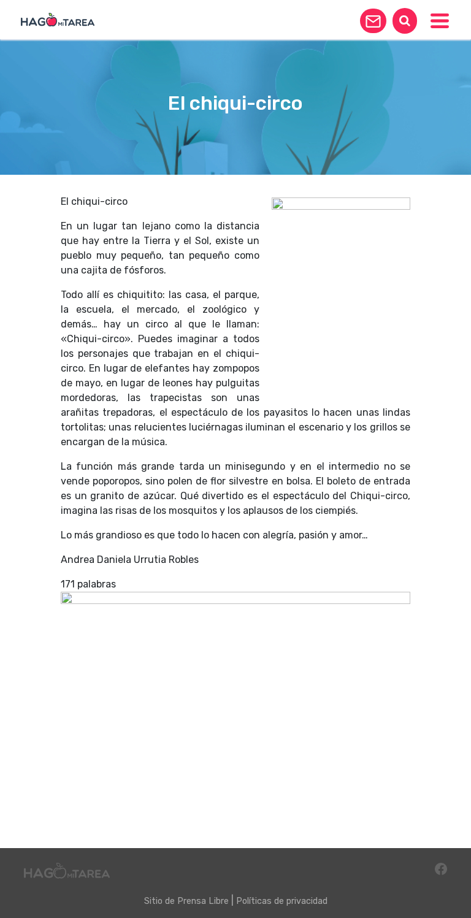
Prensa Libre (203, 901)
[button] (373, 21)
